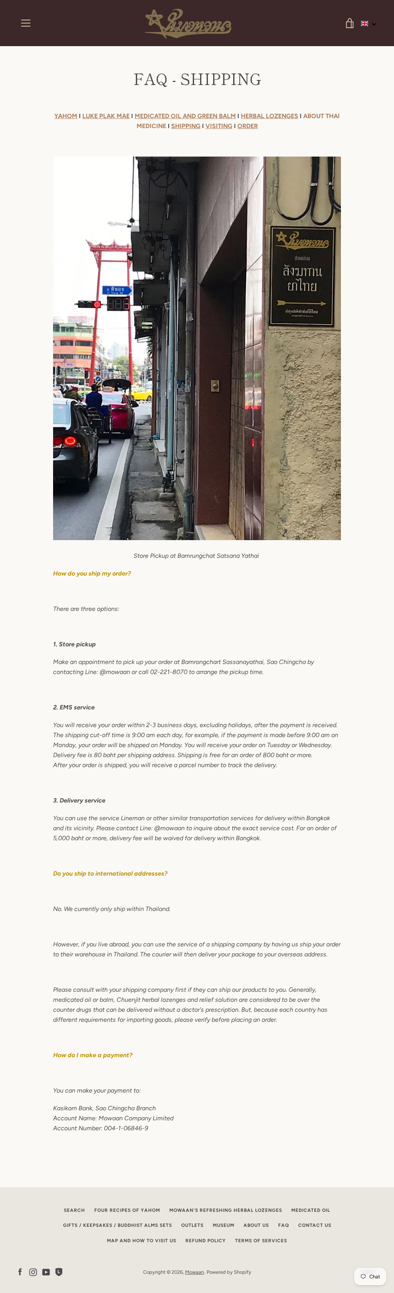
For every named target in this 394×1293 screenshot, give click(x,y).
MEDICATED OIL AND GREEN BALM (185, 116)
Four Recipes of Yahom (127, 1210)
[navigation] (25, 23)
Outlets (192, 1225)
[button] (369, 23)
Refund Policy (205, 1240)
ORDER (247, 126)
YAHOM (65, 116)
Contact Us (314, 1225)
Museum (223, 1225)
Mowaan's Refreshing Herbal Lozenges (225, 1210)
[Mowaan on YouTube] (46, 1271)
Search (74, 1210)
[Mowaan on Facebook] (20, 1271)
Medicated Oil (310, 1210)
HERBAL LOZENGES (269, 116)
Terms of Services (261, 1240)
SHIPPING (185, 126)
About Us (256, 1225)
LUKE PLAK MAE (106, 116)
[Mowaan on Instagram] (33, 1271)
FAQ (283, 1225)
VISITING (218, 126)
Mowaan (194, 1272)
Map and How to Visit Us (141, 1240)
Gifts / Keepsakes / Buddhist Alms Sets (117, 1225)
